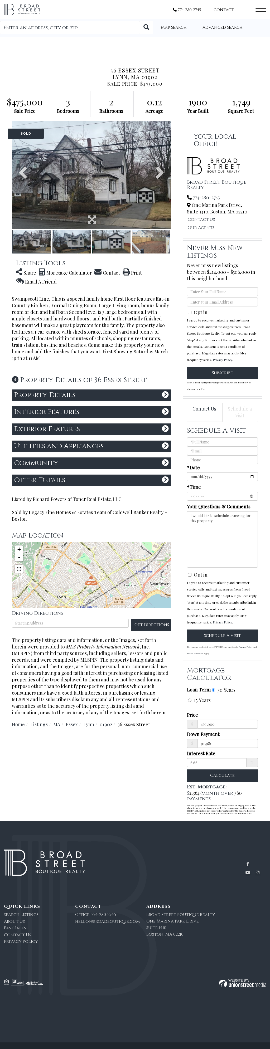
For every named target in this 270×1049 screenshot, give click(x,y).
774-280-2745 (189, 10)
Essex (72, 724)
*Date (193, 467)
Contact (224, 10)
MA (56, 724)
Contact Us (201, 219)
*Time (194, 487)
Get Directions (151, 625)
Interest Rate (201, 753)
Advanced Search (222, 27)
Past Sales (15, 928)
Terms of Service (195, 653)
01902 (106, 724)
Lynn (88, 724)
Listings (39, 724)
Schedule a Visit (240, 412)
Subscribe (222, 373)
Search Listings (21, 915)
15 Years (201, 700)
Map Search (174, 27)
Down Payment (203, 734)
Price (192, 715)
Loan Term (199, 689)
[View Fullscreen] (19, 569)
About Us (14, 921)
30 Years (225, 689)
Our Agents (201, 228)
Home (18, 724)
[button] (146, 27)
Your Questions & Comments (218, 506)
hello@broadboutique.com (107, 921)
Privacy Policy (222, 360)
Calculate (222, 775)
